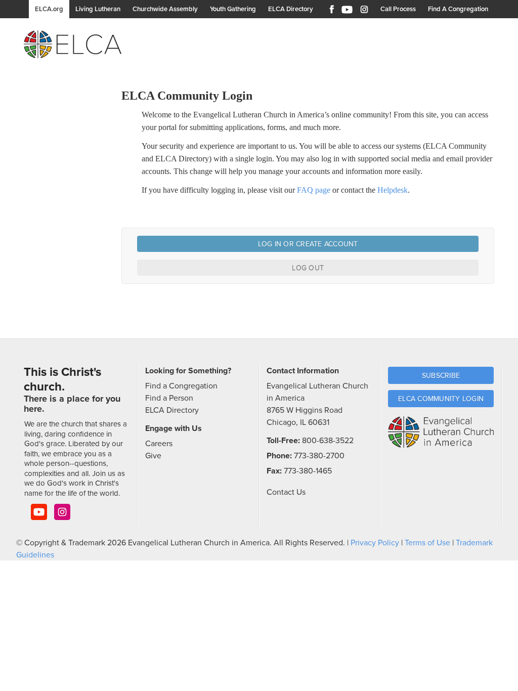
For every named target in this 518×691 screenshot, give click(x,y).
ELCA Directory (290, 9)
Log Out (308, 268)
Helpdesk (392, 190)
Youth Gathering (233, 9)
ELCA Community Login (441, 399)
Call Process (398, 9)
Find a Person (169, 397)
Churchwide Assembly (165, 9)
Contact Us (286, 491)
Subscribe (441, 375)
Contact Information (303, 370)
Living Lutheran (97, 9)
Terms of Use (427, 542)
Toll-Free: (283, 440)
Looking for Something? (188, 370)
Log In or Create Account (308, 244)
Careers (158, 443)
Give (153, 455)
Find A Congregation (458, 9)
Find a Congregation (181, 385)
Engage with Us (173, 428)
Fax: (274, 471)
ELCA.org (49, 9)
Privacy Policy (375, 542)
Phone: (279, 455)
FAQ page (313, 190)
